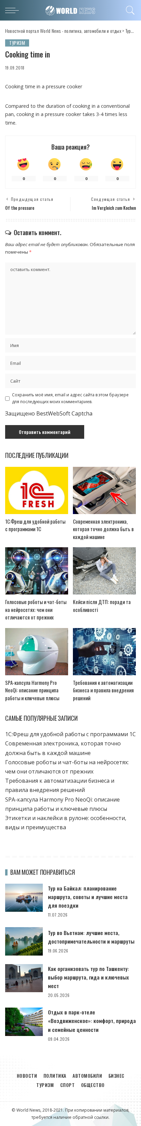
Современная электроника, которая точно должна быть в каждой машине (103, 528)
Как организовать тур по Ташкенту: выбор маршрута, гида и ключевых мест (88, 977)
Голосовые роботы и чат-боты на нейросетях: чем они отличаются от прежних (35, 609)
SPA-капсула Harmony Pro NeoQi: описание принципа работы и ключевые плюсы (32, 690)
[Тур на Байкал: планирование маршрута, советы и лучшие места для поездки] (24, 898)
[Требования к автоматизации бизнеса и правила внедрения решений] (104, 651)
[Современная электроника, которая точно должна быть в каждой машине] (104, 490)
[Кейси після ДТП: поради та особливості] (104, 570)
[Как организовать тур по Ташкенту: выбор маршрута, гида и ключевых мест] (24, 978)
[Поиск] (129, 10)
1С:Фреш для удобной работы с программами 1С (35, 525)
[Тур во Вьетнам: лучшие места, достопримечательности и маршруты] (24, 941)
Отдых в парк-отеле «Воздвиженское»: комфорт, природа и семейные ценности (92, 1020)
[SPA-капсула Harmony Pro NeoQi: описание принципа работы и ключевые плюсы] (36, 651)
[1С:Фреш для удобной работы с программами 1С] (36, 490)
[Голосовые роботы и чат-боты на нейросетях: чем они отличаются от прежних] (36, 570)
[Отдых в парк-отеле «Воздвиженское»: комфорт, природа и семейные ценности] (24, 1022)
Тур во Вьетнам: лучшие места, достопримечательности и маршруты (91, 937)
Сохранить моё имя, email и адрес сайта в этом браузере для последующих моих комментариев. (70, 398)
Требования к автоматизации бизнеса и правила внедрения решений (103, 690)
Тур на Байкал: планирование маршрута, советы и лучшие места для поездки (88, 896)
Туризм (17, 42)
